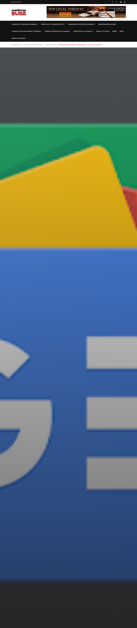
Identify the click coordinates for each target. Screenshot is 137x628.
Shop (121, 31)
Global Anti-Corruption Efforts (52, 24)
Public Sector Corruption (82, 31)
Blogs (114, 31)
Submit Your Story (103, 31)
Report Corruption (18, 38)
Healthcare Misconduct (107, 24)
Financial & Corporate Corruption (24, 24)
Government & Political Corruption (81, 24)
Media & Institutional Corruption (57, 31)
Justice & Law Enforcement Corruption (26, 31)
